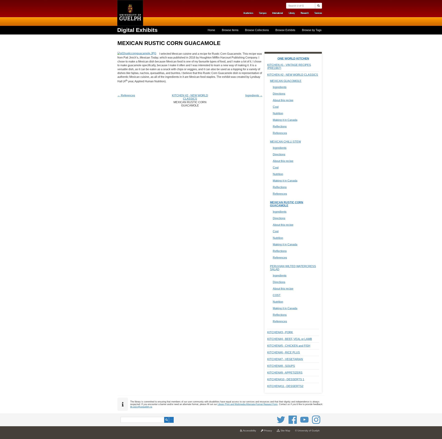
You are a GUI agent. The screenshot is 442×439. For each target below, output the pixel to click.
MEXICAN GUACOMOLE (285, 81)
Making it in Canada (285, 120)
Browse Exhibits (285, 30)
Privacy (268, 431)
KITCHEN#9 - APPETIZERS (284, 372)
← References (126, 95)
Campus (262, 13)
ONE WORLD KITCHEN (293, 58)
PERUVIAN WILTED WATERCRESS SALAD (293, 268)
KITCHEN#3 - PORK (280, 332)
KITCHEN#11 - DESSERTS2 (285, 386)
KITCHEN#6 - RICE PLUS (283, 352)
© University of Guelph (307, 430)
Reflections (280, 126)
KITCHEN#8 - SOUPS (281, 365)
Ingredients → (253, 95)
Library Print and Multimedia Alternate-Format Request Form (248, 404)
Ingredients (279, 87)
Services (318, 13)
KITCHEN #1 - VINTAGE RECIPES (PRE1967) (289, 66)
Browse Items (230, 30)
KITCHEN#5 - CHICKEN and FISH (288, 345)
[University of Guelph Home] (130, 13)
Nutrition (278, 113)
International (277, 13)
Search (166, 420)
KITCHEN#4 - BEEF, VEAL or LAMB (289, 339)
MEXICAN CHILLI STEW (285, 141)
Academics (248, 13)
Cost (275, 106)
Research (305, 13)
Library (292, 13)
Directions (279, 93)
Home (211, 30)
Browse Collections (257, 30)
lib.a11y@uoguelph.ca (141, 407)
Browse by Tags (311, 30)
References (280, 133)
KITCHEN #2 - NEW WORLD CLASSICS (292, 74)
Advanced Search (171, 420)
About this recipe (283, 100)
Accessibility (250, 431)
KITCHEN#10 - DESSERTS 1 (285, 379)
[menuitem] (211, 30)
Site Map (286, 431)
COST (277, 295)
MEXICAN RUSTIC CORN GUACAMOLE (286, 204)
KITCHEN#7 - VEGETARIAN (285, 359)
